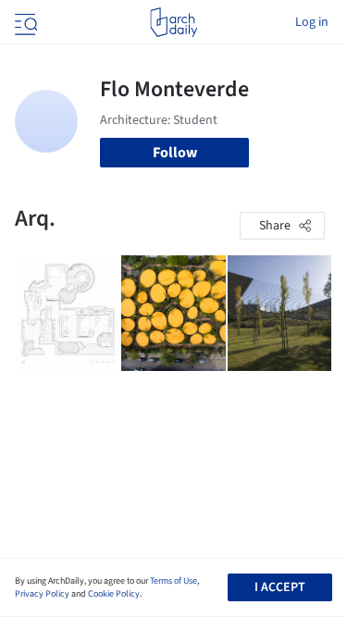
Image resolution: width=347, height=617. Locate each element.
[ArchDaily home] (173, 22)
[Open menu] (24, 22)
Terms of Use (173, 580)
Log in (311, 22)
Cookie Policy (114, 593)
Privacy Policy (42, 593)
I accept (279, 587)
